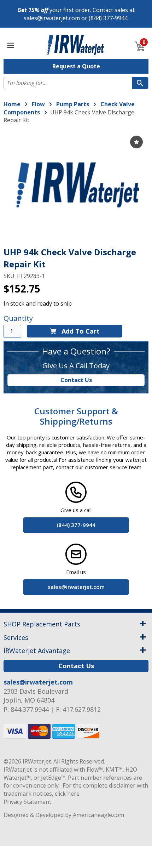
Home (12, 104)
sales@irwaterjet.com (52, 18)
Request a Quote (76, 66)
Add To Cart (80, 331)
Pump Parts (72, 104)
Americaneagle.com (98, 815)
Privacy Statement (27, 802)
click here (67, 793)
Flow (38, 104)
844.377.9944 (30, 709)
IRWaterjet (37, 761)
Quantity (18, 318)
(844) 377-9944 (108, 18)
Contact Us (76, 380)
